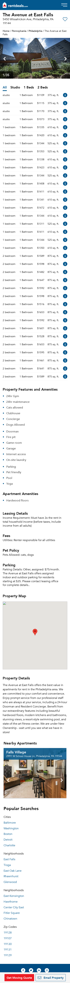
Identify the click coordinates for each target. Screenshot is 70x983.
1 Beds (29, 87)
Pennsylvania (19, 31)
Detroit (8, 839)
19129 (8, 955)
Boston (8, 834)
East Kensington (14, 896)
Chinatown (10, 918)
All (5, 87)
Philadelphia (35, 31)
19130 (8, 944)
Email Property (53, 977)
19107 (8, 938)
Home (6, 31)
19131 (8, 949)
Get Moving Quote (19, 977)
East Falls (9, 859)
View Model (65, 95)
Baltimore (10, 822)
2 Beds (43, 87)
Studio (15, 87)
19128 (8, 932)
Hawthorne (11, 901)
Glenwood (10, 882)
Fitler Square (12, 913)
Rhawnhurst (11, 876)
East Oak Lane (13, 871)
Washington (11, 828)
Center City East (14, 907)
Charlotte (9, 845)
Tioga (7, 865)
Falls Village (16, 752)
